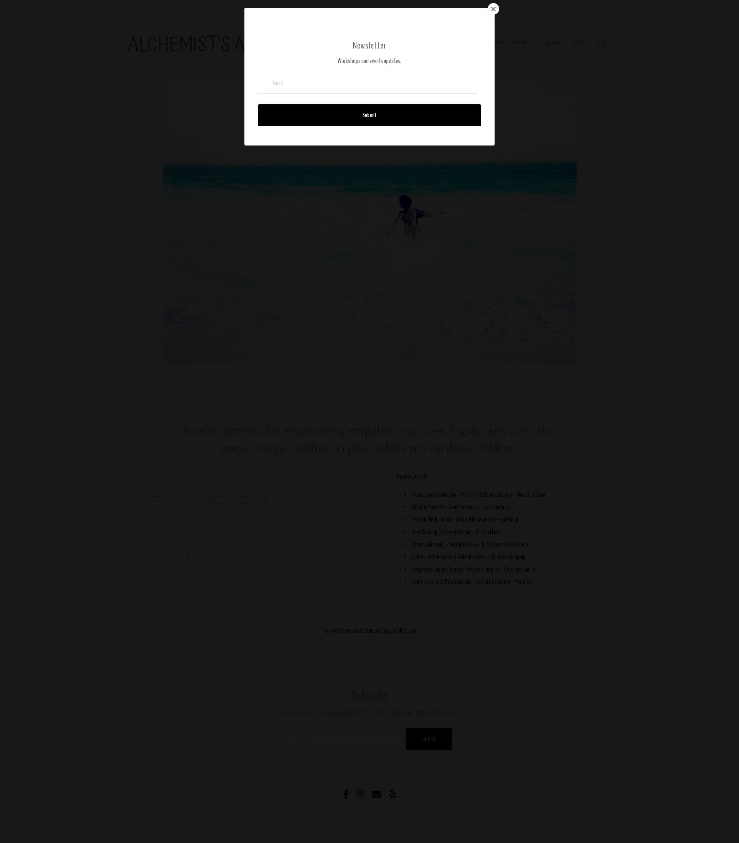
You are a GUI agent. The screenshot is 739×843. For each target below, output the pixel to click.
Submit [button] (370, 115)
